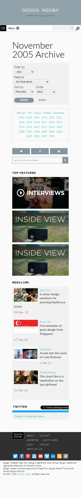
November (58, 112)
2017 (44, 122)
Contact (45, 435)
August (37, 112)
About (31, 435)
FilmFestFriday (48, 372)
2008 (22, 131)
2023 (44, 117)
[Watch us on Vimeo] (46, 456)
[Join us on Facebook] (40, 151)
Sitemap (44, 444)
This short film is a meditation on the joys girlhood (52, 380)
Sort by (19, 87)
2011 (44, 127)
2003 (59, 131)
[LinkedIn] (53, 456)
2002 (29, 136)
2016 (52, 122)
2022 (52, 117)
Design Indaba (24, 474)
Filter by (19, 67)
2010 (52, 127)
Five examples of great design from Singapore (51, 329)
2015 (59, 122)
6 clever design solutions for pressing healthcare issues (39, 300)
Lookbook (45, 349)
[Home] (40, 10)
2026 (22, 117)
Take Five (45, 290)
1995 (52, 136)
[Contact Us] (65, 456)
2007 (29, 131)
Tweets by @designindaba (29, 416)
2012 (37, 127)
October (47, 112)
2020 (22, 122)
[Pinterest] (28, 456)
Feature (19, 77)
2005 (44, 131)
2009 (59, 127)
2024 (37, 117)
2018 (37, 122)
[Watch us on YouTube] (40, 456)
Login (30, 444)
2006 (37, 131)
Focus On (45, 322)
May (30, 112)
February (21, 112)
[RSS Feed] (59, 456)
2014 (22, 127)
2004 (52, 131)
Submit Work (50, 440)
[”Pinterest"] (59, 151)
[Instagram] (34, 456)
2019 (29, 122)
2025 (29, 117)
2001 (37, 136)
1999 (44, 136)
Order (40, 87)
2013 (29, 127)
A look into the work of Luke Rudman (53, 355)
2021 (59, 117)
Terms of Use (34, 449)
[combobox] (63, 28)
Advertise (32, 440)
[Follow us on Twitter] (21, 151)
